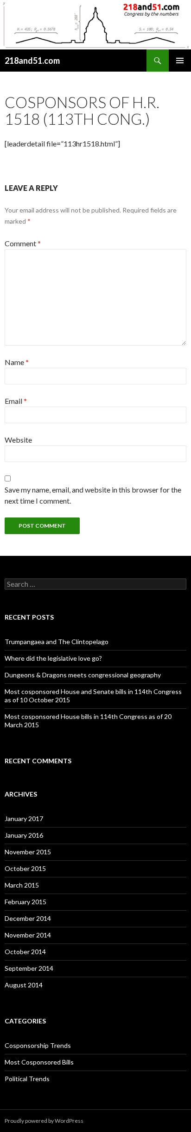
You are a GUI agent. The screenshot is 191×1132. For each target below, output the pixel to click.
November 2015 (28, 852)
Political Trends (27, 1079)
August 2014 (24, 985)
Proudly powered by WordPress (44, 1120)
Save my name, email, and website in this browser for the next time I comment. (93, 495)
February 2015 (25, 902)
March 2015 (22, 885)
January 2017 (24, 818)
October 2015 (25, 868)
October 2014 (25, 952)
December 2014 (28, 918)
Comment (23, 243)
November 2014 (28, 935)
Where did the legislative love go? (53, 658)
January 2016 (24, 835)
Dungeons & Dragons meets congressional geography (83, 675)
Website (18, 439)
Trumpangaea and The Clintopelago (56, 641)
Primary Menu (180, 60)
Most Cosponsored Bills (39, 1062)
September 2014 (29, 968)
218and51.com (32, 60)
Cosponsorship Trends (38, 1045)
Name (17, 362)
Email (16, 400)
